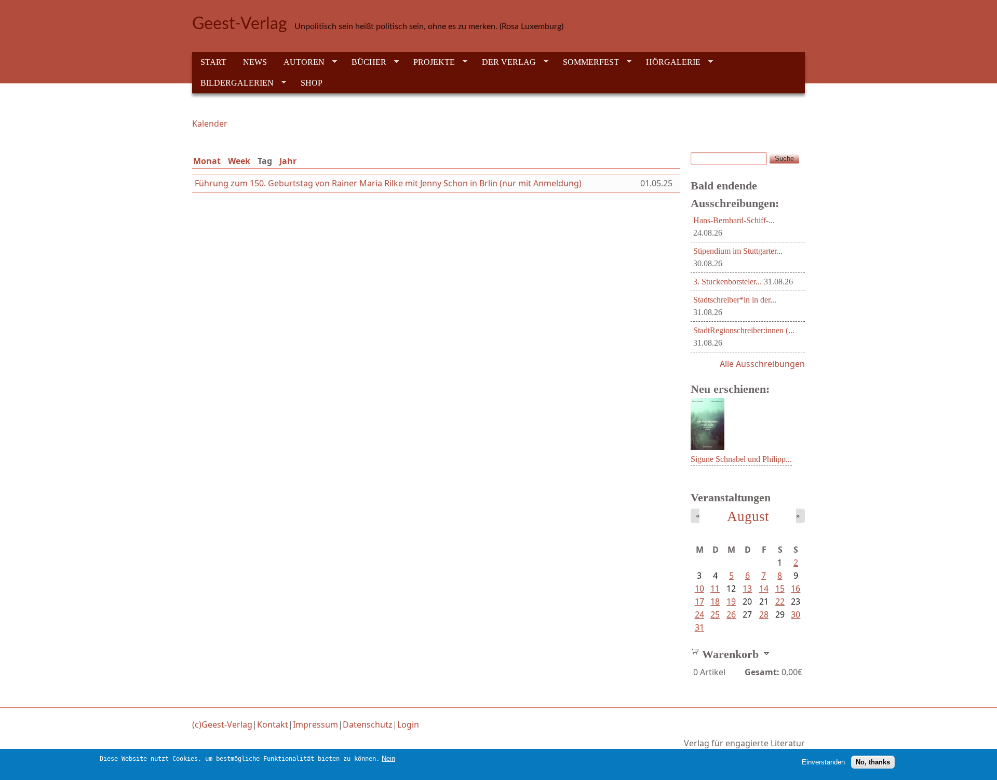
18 (715, 601)
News (255, 62)
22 (780, 601)
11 (715, 588)
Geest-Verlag (239, 24)
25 (715, 614)
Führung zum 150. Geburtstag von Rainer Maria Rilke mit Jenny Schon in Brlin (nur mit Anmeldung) (388, 183)
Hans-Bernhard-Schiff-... (734, 220)
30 (795, 614)
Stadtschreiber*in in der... (734, 299)
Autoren (300, 62)
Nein (388, 758)
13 (747, 588)
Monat (207, 161)
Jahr (288, 161)
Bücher (364, 62)
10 (699, 588)
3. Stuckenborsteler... (727, 281)
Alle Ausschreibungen (762, 364)
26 (731, 614)
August (748, 516)
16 (795, 588)
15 (780, 588)
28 (764, 614)
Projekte (430, 62)
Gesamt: (762, 672)
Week (239, 161)
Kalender (209, 123)
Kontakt (272, 724)
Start (213, 62)
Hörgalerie (669, 62)
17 (699, 601)
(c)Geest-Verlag (222, 724)
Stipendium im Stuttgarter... (738, 251)
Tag (267, 161)
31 (699, 627)
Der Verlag (505, 62)
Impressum (315, 724)
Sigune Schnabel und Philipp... (741, 459)
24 (699, 614)
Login (408, 724)
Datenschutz (368, 724)
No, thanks (873, 762)
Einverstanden (823, 762)
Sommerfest (587, 62)
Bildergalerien (233, 83)
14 (764, 588)
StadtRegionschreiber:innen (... (743, 330)
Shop (311, 82)
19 (731, 601)
